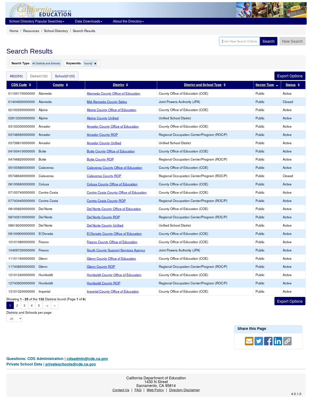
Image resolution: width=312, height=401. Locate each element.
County (58, 84)
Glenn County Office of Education (111, 258)
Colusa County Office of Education (112, 184)
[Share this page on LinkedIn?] (278, 340)
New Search (292, 41)
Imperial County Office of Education (113, 291)
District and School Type (203, 84)
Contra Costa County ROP (106, 200)
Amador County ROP (102, 134)
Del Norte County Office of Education (114, 208)
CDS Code (19, 84)
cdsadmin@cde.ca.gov (87, 358)
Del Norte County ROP (103, 217)
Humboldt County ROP (103, 283)
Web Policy (155, 389)
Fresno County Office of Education (112, 241)
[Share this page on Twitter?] (259, 340)
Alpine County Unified (103, 118)
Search (269, 41)
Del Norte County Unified (105, 225)
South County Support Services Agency (116, 250)
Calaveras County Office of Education (114, 167)
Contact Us (120, 389)
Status (291, 84)
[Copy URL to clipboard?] (287, 340)
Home (14, 30)
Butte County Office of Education (111, 151)
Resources (31, 30)
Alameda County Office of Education (113, 93)
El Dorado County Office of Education (114, 233)
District (118, 84)
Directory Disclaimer (184, 389)
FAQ (138, 389)
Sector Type (265, 84)
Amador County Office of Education (113, 126)
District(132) (39, 75)
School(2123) (65, 75)
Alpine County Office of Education (111, 109)
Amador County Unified (104, 142)
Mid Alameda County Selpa (107, 101)
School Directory (56, 30)
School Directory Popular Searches (35, 21)
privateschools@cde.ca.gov (70, 364)
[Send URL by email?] (249, 340)
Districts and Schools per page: (29, 312)
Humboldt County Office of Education (114, 274)
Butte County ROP (100, 159)
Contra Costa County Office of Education (117, 192)
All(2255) (16, 75)
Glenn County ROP (101, 266)
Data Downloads (87, 21)
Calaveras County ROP (104, 175)
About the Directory (127, 21)
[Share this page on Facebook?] (269, 340)
